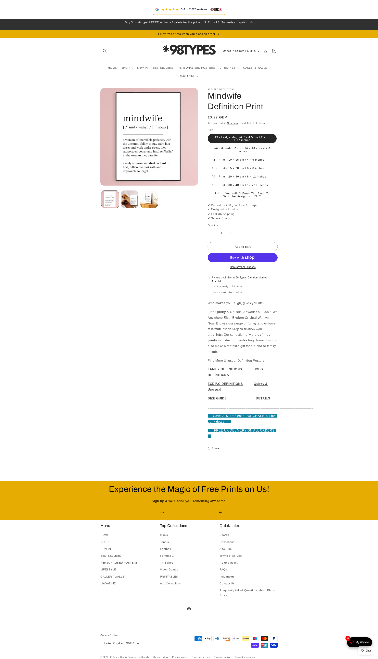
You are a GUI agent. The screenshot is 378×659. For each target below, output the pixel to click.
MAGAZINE (108, 583)
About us (226, 548)
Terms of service (231, 555)
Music (164, 534)
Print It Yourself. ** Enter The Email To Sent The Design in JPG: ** (242, 195)
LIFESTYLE (108, 569)
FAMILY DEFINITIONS (225, 369)
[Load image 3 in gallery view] (149, 199)
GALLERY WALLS (112, 576)
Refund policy (229, 562)
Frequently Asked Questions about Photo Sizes (247, 593)
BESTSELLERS (110, 555)
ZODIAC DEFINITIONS (225, 383)
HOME (104, 534)
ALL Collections (170, 583)
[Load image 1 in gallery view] (110, 199)
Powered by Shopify (138, 657)
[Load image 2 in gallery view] (129, 199)
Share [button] (216, 448)
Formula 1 (167, 555)
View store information (227, 292)
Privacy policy (180, 657)
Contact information (245, 657)
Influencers (227, 576)
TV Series (166, 562)
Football (165, 548)
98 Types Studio (118, 657)
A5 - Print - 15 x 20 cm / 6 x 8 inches (238, 168)
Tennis (164, 541)
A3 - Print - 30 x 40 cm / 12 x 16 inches (240, 185)
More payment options (243, 267)
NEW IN (105, 548)
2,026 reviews (198, 9)
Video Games (169, 569)
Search (224, 534)
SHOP (104, 541)
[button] (104, 51)
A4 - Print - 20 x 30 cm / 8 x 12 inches (239, 176)
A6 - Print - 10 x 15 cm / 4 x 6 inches (238, 159)
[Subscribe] (220, 512)
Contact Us (227, 583)
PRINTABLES (169, 576)
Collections (227, 541)
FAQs (223, 569)
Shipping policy (222, 657)
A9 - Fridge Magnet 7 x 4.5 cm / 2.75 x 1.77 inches (242, 138)
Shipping (232, 123)
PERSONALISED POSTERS (119, 562)
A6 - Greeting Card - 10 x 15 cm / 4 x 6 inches (242, 150)
